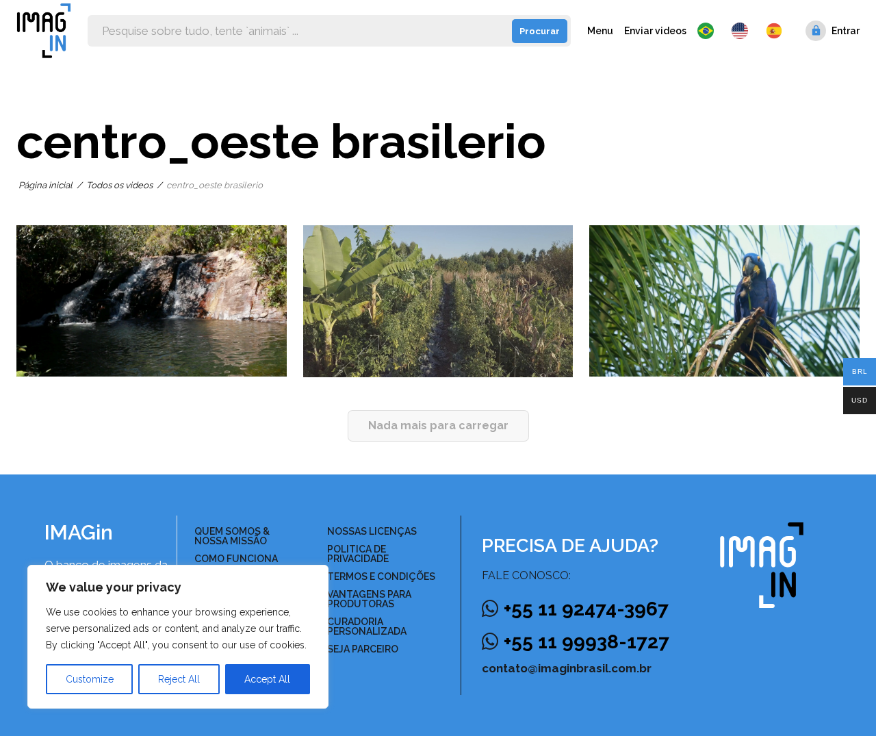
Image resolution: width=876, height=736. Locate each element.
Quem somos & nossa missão (232, 536)
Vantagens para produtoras (369, 599)
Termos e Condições (381, 576)
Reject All (179, 679)
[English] (743, 31)
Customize (90, 679)
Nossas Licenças (372, 531)
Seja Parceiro (362, 649)
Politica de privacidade (358, 554)
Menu (600, 30)
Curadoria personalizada (367, 626)
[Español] (774, 31)
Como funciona (236, 558)
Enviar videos (655, 30)
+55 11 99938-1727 (586, 642)
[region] (177, 637)
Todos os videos (119, 185)
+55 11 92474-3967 (586, 609)
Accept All (267, 679)
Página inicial (45, 185)
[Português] (709, 31)
